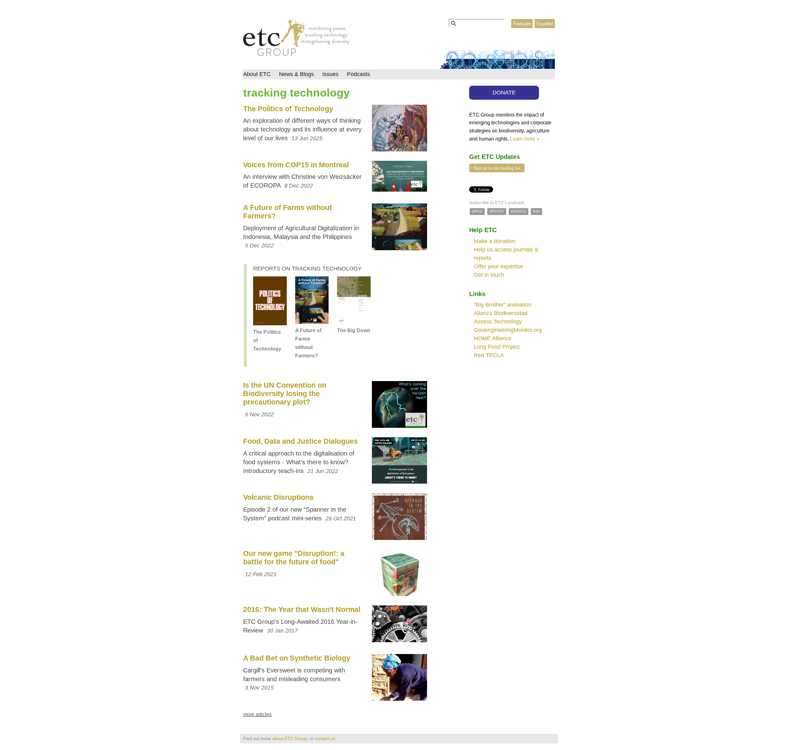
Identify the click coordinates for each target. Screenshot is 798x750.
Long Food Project (497, 347)
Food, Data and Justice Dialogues (300, 441)
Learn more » (524, 138)
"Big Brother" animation (502, 305)
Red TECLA (489, 355)
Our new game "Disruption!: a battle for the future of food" (293, 557)
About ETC (257, 74)
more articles (257, 714)
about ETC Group (289, 738)
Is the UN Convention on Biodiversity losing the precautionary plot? (284, 393)
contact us (325, 738)
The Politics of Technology (288, 109)
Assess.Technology (498, 321)
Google (518, 211)
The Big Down (353, 330)
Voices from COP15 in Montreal (296, 165)
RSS (536, 211)
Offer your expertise (498, 266)
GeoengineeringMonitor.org (508, 330)
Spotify (496, 211)
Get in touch (489, 275)
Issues (330, 74)
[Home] (296, 39)
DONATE (504, 92)
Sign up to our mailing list (497, 167)
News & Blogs (296, 74)
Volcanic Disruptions (278, 497)
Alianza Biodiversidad (500, 313)
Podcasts (358, 74)
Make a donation (494, 241)
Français (522, 23)
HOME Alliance (493, 338)
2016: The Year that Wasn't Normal (301, 609)
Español (544, 23)
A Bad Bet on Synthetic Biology (296, 658)
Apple (477, 211)
